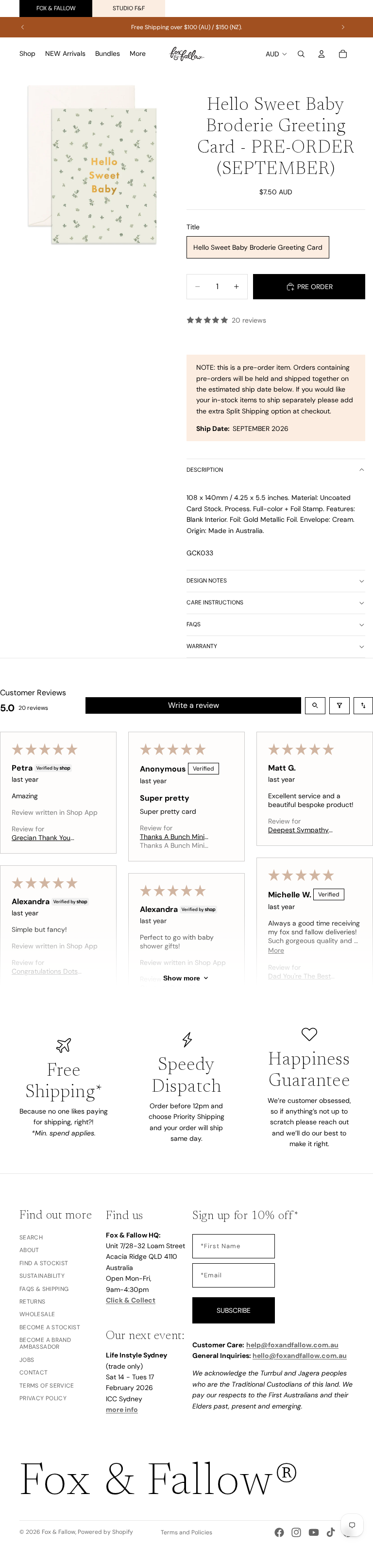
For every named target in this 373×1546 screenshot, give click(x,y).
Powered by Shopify (105, 1532)
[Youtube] (314, 1532)
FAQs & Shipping (43, 1289)
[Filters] (339, 705)
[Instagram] (296, 1532)
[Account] (321, 54)
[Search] (301, 54)
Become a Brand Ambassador (45, 1343)
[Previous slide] (23, 27)
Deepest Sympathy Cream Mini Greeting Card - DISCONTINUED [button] (304, 829)
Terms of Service (46, 1386)
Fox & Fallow (56, 8)
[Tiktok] (331, 1532)
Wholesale (37, 1314)
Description (204, 470)
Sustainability (42, 1276)
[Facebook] (279, 1532)
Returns (32, 1302)
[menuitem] (138, 53)
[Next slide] (343, 27)
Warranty (201, 646)
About (29, 1250)
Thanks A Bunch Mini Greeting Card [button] (172, 836)
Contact (33, 1372)
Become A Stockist (49, 1327)
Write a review (193, 705)
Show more (181, 978)
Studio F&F (129, 8)
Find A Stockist (43, 1263)
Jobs (26, 1360)
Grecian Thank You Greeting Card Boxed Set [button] (45, 837)
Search (31, 1237)
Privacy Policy (43, 1398)
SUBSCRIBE (234, 1310)
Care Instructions (214, 602)
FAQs (193, 624)
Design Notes (206, 580)
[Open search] (315, 705)
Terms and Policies (186, 1532)
